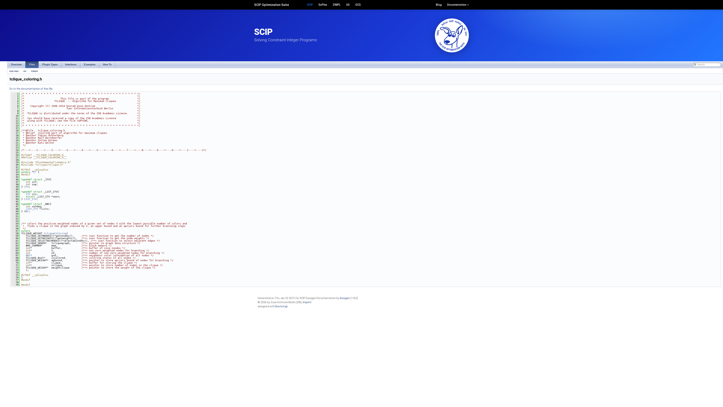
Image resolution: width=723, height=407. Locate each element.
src (24, 71)
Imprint (307, 302)
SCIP (310, 4)
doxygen (345, 298)
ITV (26, 186)
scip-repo (14, 71)
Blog (439, 4)
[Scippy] (452, 35)
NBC (26, 211)
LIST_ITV (30, 199)
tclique (34, 71)
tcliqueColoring (55, 233)
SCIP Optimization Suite (271, 5)
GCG (358, 4)
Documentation (457, 4)
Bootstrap (281, 306)
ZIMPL (336, 4)
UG (348, 4)
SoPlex (322, 4)
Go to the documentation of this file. (31, 88)
